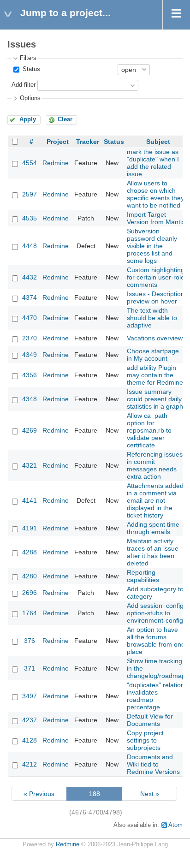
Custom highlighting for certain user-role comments (155, 277)
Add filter (24, 85)
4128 (29, 740)
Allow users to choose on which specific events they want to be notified (155, 194)
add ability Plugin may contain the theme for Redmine (155, 375)
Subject (158, 141)
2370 (29, 338)
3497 (29, 696)
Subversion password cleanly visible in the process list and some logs (152, 245)
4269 (29, 430)
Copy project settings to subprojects (145, 740)
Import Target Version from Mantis (156, 218)
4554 (29, 162)
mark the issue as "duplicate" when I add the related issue (153, 163)
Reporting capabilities (143, 576)
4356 (29, 375)
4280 (29, 576)
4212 (29, 764)
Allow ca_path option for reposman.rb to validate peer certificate (149, 430)
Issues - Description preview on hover (155, 297)
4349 (29, 354)
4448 (29, 246)
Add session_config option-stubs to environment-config (155, 613)
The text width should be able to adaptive (152, 318)
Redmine (55, 162)
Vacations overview (155, 338)
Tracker (87, 141)
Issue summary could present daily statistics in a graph (155, 399)
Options (30, 98)
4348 (29, 399)
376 (29, 640)
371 (29, 668)
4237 (29, 720)
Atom (175, 825)
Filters (28, 58)
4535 (29, 218)
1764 (29, 613)
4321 (29, 465)
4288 (29, 552)
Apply (27, 119)
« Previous (39, 793)
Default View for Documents (150, 720)
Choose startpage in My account (153, 354)
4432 (29, 277)
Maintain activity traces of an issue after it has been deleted (152, 552)
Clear (65, 119)
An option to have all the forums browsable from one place (156, 640)
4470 (29, 317)
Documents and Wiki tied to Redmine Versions (153, 764)
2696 (29, 592)
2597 (29, 194)
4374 (29, 297)
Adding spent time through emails (153, 528)
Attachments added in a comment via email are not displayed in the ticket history (155, 500)
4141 (29, 500)
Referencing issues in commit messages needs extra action (155, 465)
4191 (29, 528)
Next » (149, 793)
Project (58, 141)
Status (30, 69)
